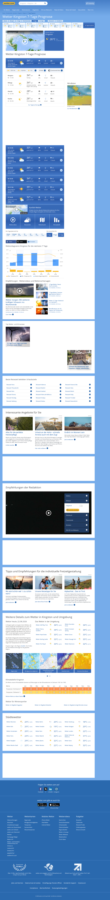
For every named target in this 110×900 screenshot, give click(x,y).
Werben (9, 834)
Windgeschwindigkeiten (31, 822)
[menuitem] (6, 10)
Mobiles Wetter (48, 816)
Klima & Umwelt (80, 829)
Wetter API (10, 839)
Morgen (12, 21)
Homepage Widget (12, 837)
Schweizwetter (63, 825)
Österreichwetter (63, 827)
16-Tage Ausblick (89, 25)
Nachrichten (62, 820)
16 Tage (41, 21)
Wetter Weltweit (63, 834)
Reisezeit (51, 21)
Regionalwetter (63, 829)
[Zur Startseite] (8, 3)
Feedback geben (60, 40)
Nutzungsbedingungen (59, 888)
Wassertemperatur (29, 829)
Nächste (89, 661)
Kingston (20, 13)
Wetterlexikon (63, 837)
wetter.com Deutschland (14, 827)
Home (3, 13)
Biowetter (79, 820)
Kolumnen (10, 822)
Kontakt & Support (70, 883)
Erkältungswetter (81, 827)
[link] (6, 10)
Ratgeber (80, 816)
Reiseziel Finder (80, 825)
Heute (5, 21)
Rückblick (59, 21)
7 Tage (35, 21)
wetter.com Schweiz (12, 829)
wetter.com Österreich (13, 832)
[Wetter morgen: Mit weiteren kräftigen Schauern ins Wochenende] (20, 290)
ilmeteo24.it (10, 850)
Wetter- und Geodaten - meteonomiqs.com (13, 842)
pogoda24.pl (10, 853)
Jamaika (15, 13)
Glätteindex (79, 822)
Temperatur (27, 825)
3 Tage (18, 21)
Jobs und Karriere (17, 883)
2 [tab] (50, 676)
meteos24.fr (10, 848)
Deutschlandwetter (64, 822)
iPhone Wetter (46, 820)
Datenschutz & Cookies (33, 883)
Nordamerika (9, 13)
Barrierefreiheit (45, 888)
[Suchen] (44, 3)
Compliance (34, 888)
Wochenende (26, 21)
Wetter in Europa (63, 832)
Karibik (23, 646)
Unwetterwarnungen (13, 825)
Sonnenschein (28, 827)
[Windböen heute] (72, 95)
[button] (35, 63)
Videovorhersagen (12, 820)
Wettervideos (64, 816)
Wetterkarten (29, 816)
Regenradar (27, 820)
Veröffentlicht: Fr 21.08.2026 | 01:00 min (15, 312)
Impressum (82, 883)
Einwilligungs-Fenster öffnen (52, 883)
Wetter (10, 816)
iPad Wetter (45, 822)
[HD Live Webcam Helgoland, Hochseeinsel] (48, 512)
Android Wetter (46, 825)
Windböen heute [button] (63, 106)
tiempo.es (10, 846)
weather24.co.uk (12, 855)
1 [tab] (47, 676)
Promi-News (62, 839)
